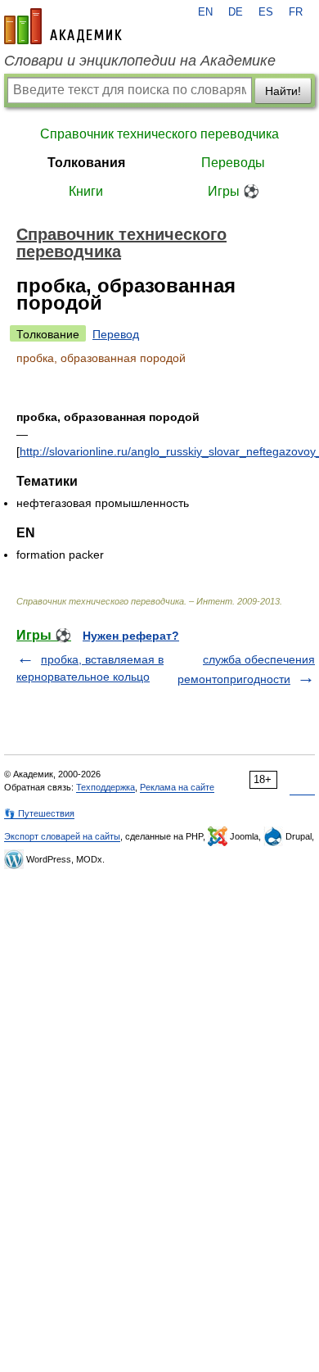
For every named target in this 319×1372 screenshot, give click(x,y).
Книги (86, 191)
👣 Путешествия (39, 813)
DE (235, 12)
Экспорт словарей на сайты (62, 836)
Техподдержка (105, 787)
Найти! (283, 90)
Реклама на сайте (177, 787)
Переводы (233, 163)
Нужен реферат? (131, 635)
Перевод (115, 334)
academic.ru (63, 26)
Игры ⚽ (233, 191)
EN (205, 12)
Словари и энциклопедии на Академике (140, 60)
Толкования (86, 163)
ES (265, 12)
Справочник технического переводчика (159, 134)
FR (296, 12)
